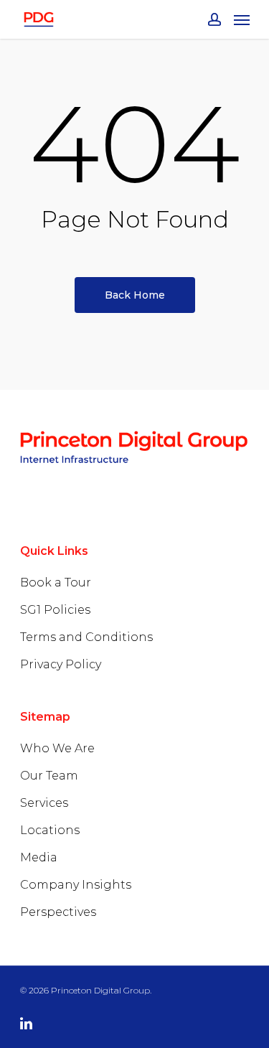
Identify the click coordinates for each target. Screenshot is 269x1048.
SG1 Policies (55, 610)
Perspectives (58, 912)
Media (38, 857)
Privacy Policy (60, 664)
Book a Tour (55, 582)
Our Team (49, 775)
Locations (50, 830)
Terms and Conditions (86, 637)
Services (44, 803)
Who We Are (57, 748)
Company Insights (75, 885)
